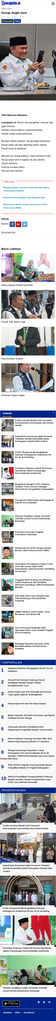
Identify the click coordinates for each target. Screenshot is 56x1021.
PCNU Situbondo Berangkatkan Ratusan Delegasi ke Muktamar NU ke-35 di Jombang (33, 454)
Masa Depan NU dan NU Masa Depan (27, 703)
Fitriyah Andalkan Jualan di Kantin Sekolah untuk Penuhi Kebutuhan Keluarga (32, 518)
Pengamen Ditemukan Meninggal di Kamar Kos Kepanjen (34, 501)
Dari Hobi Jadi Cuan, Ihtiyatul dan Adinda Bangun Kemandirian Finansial (32, 598)
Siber (17, 1012)
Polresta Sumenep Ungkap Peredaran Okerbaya (29, 533)
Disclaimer (29, 1012)
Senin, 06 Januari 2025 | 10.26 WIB (12, 17)
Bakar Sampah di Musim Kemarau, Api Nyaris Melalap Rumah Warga (31, 716)
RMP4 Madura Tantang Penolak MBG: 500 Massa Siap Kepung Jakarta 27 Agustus (30, 740)
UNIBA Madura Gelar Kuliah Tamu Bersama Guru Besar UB (32, 612)
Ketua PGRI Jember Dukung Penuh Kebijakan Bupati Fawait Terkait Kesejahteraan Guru (26, 683)
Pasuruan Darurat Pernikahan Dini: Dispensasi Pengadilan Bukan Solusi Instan (30, 728)
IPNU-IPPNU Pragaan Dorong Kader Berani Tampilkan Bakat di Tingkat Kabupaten (30, 766)
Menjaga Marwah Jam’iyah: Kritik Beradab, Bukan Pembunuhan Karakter (32, 646)
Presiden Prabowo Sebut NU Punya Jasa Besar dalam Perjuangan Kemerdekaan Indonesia (33, 470)
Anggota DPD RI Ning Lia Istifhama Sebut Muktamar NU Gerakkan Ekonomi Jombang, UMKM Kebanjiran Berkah (34, 583)
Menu (53, 4)
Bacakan (8, 21)
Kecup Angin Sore (14, 12)
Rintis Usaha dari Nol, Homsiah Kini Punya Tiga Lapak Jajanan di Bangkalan (29, 693)
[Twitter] (24, 224)
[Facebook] (12, 224)
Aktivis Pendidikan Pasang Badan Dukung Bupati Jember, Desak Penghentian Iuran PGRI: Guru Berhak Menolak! (30, 779)
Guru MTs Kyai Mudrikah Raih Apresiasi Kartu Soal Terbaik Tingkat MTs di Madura (34, 630)
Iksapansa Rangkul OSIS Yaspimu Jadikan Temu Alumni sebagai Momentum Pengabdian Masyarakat (34, 486)
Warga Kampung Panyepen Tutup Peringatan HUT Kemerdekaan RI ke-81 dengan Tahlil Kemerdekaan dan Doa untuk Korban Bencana (27, 754)
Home (3, 8)
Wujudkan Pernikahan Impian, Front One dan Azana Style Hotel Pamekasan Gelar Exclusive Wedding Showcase (34, 568)
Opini (10, 8)
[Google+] (18, 224)
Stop (17, 21)
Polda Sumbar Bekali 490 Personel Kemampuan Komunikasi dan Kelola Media (34, 423)
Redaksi (8, 1012)
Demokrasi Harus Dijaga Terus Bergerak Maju (24, 197)
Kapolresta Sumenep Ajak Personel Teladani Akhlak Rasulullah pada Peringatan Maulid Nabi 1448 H (33, 438)
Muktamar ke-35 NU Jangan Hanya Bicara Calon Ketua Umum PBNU (33, 549)
